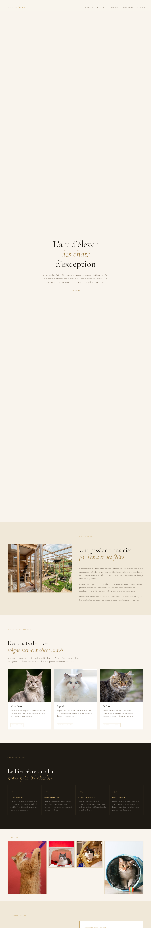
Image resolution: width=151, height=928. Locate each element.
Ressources (128, 8)
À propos (89, 8)
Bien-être (115, 8)
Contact (141, 8)
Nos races (101, 8)
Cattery (15, 7)
